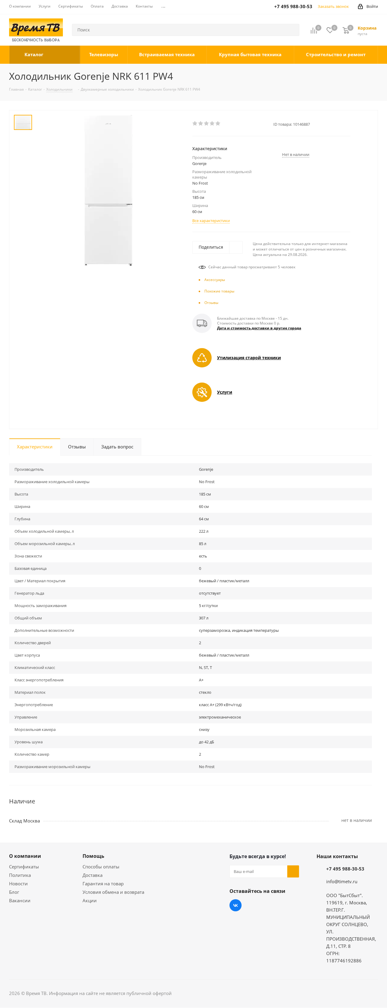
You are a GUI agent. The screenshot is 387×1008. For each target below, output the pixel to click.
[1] (195, 123)
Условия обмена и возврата (113, 892)
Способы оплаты (101, 867)
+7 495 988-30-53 (345, 869)
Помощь (93, 856)
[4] (212, 123)
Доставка (92, 875)
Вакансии (20, 900)
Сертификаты (24, 867)
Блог (14, 892)
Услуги (224, 392)
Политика (20, 875)
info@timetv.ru (341, 881)
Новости (18, 883)
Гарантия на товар (103, 883)
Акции (90, 900)
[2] (201, 123)
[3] (207, 123)
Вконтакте (235, 905)
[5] (218, 123)
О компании (25, 856)
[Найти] (292, 30)
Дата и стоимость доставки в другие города (259, 328)
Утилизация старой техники (249, 357)
